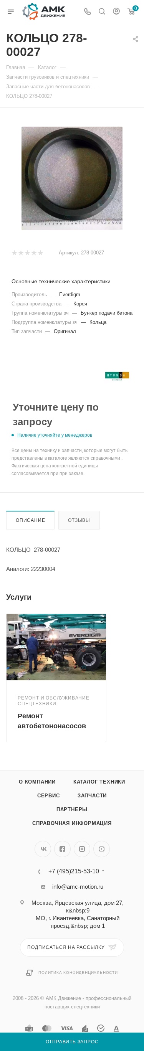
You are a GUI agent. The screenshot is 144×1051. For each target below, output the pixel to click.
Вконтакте (43, 849)
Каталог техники (99, 782)
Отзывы (79, 520)
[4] (33, 253)
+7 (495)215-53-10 (73, 871)
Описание (30, 520)
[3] (27, 253)
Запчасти (92, 796)
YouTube (101, 849)
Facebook (62, 849)
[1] (14, 253)
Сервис (48, 796)
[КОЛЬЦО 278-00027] (72, 178)
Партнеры (72, 809)
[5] (40, 253)
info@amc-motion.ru (77, 886)
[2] (20, 253)
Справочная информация (72, 823)
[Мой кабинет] (116, 12)
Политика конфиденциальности (78, 972)
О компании (37, 782)
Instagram (82, 849)
